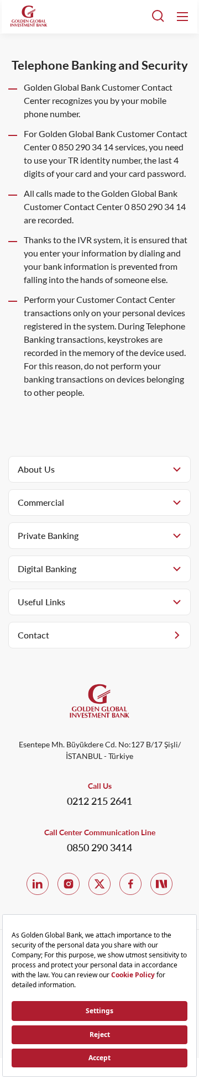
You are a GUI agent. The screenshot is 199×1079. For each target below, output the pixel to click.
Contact (33, 635)
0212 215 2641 (99, 801)
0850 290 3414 (99, 847)
